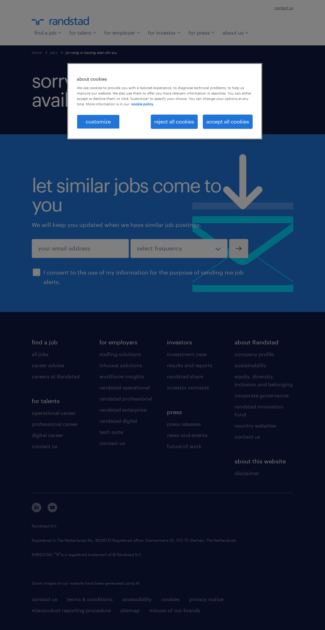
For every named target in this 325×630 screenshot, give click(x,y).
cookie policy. (142, 104)
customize (98, 121)
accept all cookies (227, 121)
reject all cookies (174, 121)
